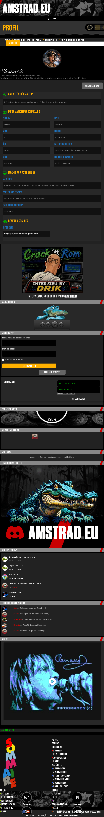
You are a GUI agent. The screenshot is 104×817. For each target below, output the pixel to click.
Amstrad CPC (59, 768)
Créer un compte (52, 372)
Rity (13, 596)
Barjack (75, 812)
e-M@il (7, 40)
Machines (7, 179)
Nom (5, 131)
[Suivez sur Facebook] (23, 811)
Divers (56, 761)
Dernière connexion (63, 157)
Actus (55, 739)
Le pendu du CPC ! (16, 566)
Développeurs (60, 754)
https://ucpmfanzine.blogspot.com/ (21, 233)
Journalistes (59, 757)
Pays (56, 118)
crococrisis (16, 561)
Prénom (6, 118)
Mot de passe (8, 349)
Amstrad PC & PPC (61, 779)
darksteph (18, 619)
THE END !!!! (14, 575)
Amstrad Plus (59, 772)
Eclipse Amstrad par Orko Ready (33, 608)
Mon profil (51, 40)
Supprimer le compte (72, 40)
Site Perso (8, 227)
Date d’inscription (63, 144)
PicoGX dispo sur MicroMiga (34, 625)
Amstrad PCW (59, 783)
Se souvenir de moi (14, 360)
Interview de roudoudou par (52, 296)
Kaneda (17, 625)
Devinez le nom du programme (22, 557)
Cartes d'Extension (12, 192)
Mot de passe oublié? (66, 394)
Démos (55, 790)
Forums (55, 743)
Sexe (5, 157)
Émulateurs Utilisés (13, 205)
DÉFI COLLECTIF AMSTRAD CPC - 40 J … (25, 584)
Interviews (57, 747)
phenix (15, 587)
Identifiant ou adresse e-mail (16, 338)
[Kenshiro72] (52, 58)
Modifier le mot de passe (28, 40)
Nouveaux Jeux (15, 592)
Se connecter (78, 398)
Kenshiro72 (11, 70)
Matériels (57, 765)
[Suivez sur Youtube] (28, 811)
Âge (4, 144)
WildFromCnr (17, 579)
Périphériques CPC (61, 775)
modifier (13, 43)
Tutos (3, 790)
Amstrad (57, 750)
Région (57, 131)
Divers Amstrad (60, 786)
